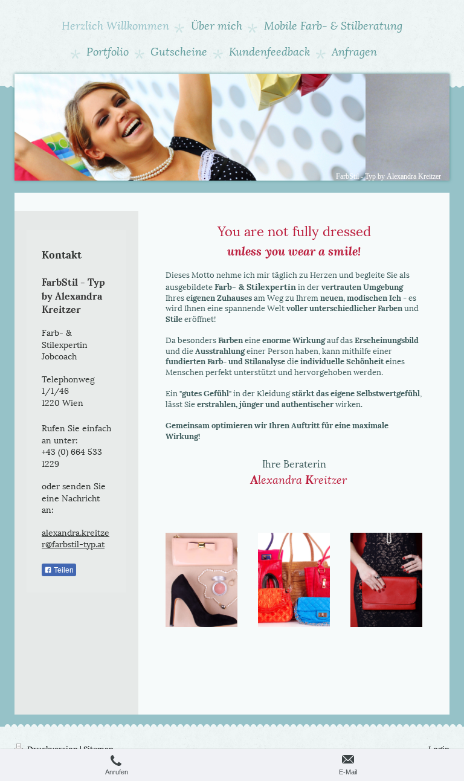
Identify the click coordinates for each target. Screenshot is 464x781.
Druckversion (52, 748)
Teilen (63, 570)
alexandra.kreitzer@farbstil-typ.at (75, 537)
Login (439, 748)
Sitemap (98, 748)
